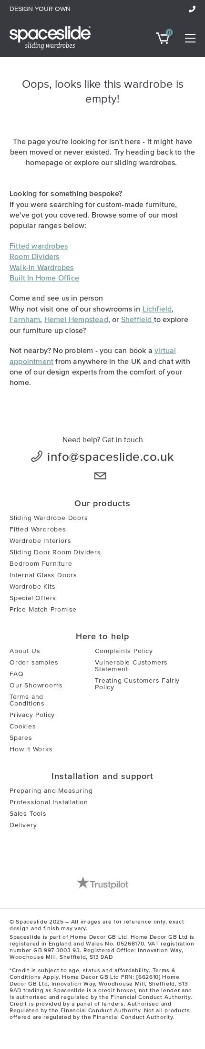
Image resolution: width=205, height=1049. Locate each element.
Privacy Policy (32, 715)
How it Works (31, 749)
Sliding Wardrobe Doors (49, 518)
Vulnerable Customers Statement (131, 666)
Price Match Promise (43, 609)
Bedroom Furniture (41, 564)
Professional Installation (49, 802)
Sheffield (137, 319)
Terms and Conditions (27, 700)
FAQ (16, 674)
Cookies (23, 726)
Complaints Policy (124, 651)
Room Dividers (35, 256)
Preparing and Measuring (51, 791)
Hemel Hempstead (76, 319)
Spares (21, 738)
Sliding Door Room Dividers (55, 552)
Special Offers (33, 598)
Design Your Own (40, 9)
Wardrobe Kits (32, 586)
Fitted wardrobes (39, 245)
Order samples (34, 662)
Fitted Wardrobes (38, 529)
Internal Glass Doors (43, 575)
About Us (25, 651)
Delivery (23, 825)
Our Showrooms (36, 685)
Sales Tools (28, 813)
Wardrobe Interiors (40, 541)
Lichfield (157, 308)
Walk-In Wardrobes (41, 267)
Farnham (25, 319)
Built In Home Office (44, 277)
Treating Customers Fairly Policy (137, 684)
